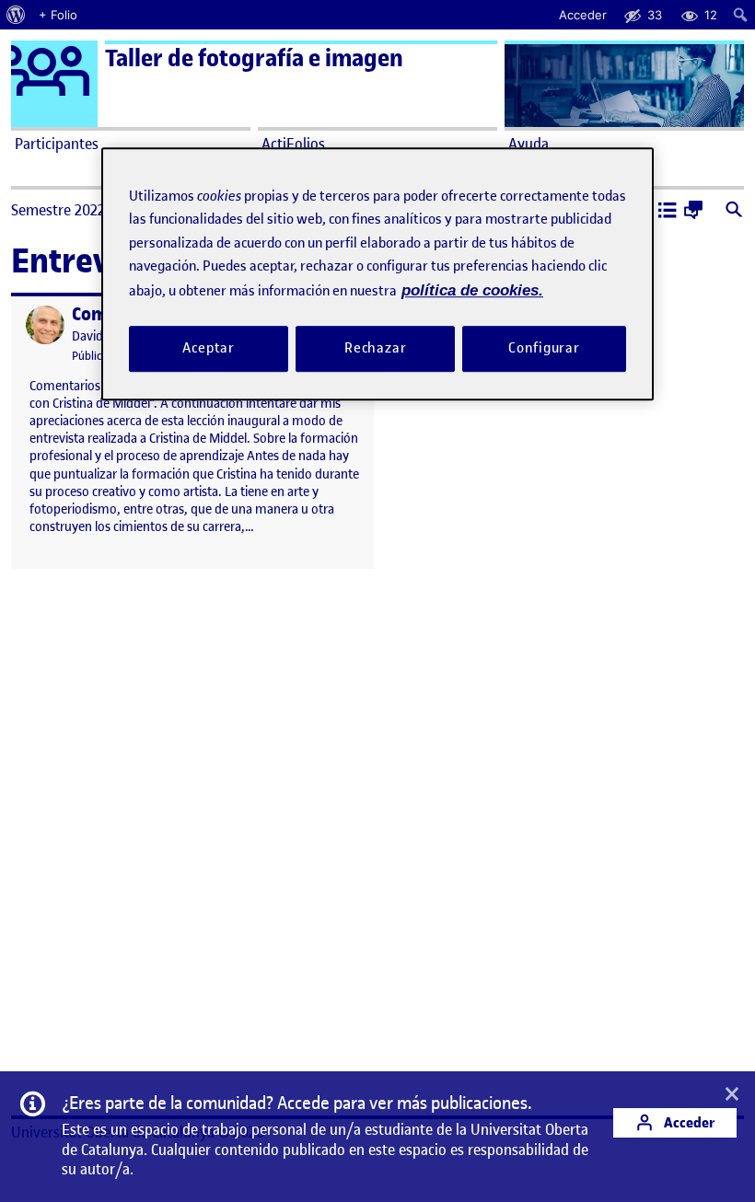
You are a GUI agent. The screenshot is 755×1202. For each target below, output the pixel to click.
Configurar (544, 349)
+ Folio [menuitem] (58, 14)
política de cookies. (472, 290)
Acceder (687, 1122)
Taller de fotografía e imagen (254, 58)
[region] (377, 273)
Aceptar (208, 349)
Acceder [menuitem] (583, 14)
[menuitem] (16, 14)
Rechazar (375, 349)
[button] (667, 212)
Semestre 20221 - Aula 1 (85, 210)
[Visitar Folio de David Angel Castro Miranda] (45, 325)
